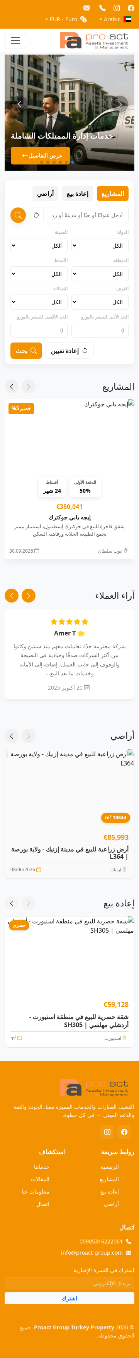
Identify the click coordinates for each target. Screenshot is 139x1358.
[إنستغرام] (107, 1132)
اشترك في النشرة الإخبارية (103, 1270)
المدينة (61, 232)
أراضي (45, 193)
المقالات (40, 1179)
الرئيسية (109, 1166)
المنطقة (121, 260)
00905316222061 (101, 1241)
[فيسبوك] (124, 1132)
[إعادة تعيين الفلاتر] (36, 215)
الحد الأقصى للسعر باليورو (42, 316)
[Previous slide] (119, 104)
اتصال (42, 1203)
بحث (21, 350)
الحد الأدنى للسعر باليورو (105, 316)
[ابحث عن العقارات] (18, 215)
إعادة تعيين (65, 350)
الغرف (122, 288)
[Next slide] (19, 104)
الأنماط (61, 260)
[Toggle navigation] (15, 40)
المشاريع (113, 193)
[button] (97, 162)
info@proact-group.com (92, 1252)
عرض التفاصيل (45, 155)
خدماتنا (41, 1166)
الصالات (60, 288)
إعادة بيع (77, 193)
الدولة (123, 232)
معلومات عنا (35, 1191)
